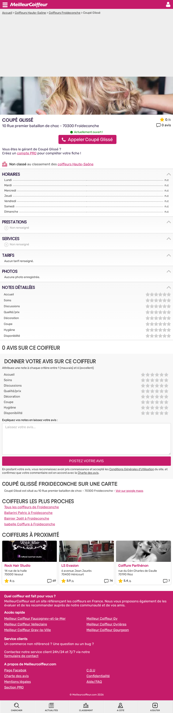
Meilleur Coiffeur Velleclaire (25, 624)
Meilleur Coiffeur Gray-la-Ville (27, 630)
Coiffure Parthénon (133, 566)
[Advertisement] (86, 46)
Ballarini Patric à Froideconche (28, 513)
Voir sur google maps (129, 491)
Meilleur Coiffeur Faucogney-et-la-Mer (35, 619)
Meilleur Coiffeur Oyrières (106, 624)
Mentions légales (17, 682)
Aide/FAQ (94, 682)
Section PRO (14, 687)
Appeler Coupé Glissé (90, 139)
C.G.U (90, 670)
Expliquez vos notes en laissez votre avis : (30, 420)
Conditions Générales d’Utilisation (131, 469)
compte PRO (26, 153)
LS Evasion (70, 566)
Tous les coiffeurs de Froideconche (31, 507)
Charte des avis (88, 473)
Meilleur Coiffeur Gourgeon (107, 630)
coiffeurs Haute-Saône (75, 164)
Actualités (51, 710)
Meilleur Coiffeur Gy (102, 619)
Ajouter (155, 710)
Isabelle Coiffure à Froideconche (29, 524)
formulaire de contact (21, 656)
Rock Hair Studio (17, 566)
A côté (120, 710)
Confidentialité (98, 676)
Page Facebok (15, 670)
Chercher (16, 710)
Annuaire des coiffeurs (29, 4)
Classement (86, 710)
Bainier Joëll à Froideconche (26, 518)
